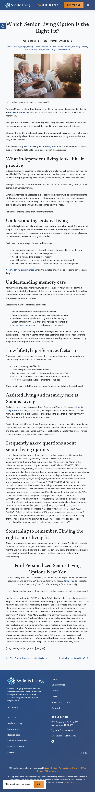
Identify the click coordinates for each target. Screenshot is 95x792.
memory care (49, 146)
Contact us (68, 581)
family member (26, 325)
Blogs (23, 46)
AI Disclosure (51, 771)
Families (44, 46)
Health (60, 46)
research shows (17, 112)
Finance (52, 46)
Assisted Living (14, 46)
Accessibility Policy (69, 768)
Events (37, 46)
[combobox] (25, 707)
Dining (30, 46)
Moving (34, 49)
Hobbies (67, 46)
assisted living (31, 146)
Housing (76, 46)
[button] (3, 26)
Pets (40, 49)
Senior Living (49, 49)
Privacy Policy (50, 768)
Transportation (63, 49)
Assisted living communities (20, 270)
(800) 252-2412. (72, 782)
